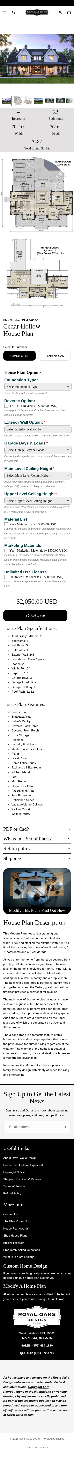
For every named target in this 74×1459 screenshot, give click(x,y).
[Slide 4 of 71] (38, 100)
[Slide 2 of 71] (17, 100)
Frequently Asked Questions (21, 1249)
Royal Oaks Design (29, 1438)
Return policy (17, 848)
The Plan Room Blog (16, 1221)
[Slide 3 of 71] (28, 100)
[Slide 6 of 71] (60, 100)
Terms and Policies (37, 1447)
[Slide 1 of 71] (6, 100)
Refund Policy (12, 1193)
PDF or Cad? (16, 829)
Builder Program (13, 1242)
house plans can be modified (34, 1294)
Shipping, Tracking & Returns (22, 1179)
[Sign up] (64, 1127)
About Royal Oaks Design (20, 1158)
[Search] (13, 12)
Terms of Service (14, 1186)
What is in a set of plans (18, 1257)
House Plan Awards (16, 1228)
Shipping (12, 858)
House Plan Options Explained (23, 1165)
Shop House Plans (15, 1235)
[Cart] (69, 12)
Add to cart (38, 615)
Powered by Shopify (53, 1438)
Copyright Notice (14, 1172)
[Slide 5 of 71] (49, 100)
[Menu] (4, 12)
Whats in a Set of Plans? (27, 838)
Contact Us (10, 1214)
